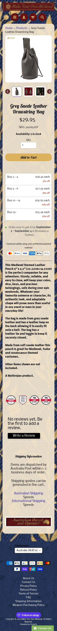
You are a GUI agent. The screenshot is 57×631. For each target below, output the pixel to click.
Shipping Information (28, 601)
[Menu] (15, 17)
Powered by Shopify (28, 624)
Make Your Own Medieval (31, 619)
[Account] (24, 17)
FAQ (28, 597)
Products (21, 28)
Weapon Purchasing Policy (28, 605)
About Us (28, 578)
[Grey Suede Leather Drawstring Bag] (17, 91)
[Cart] (33, 17)
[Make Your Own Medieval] (28, 7)
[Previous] (7, 91)
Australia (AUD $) (27, 550)
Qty (28, 140)
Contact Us (28, 582)
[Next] (49, 91)
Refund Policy (28, 589)
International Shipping (28, 501)
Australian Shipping (28, 493)
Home (9, 28)
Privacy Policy (28, 586)
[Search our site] (42, 17)
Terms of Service (28, 593)
